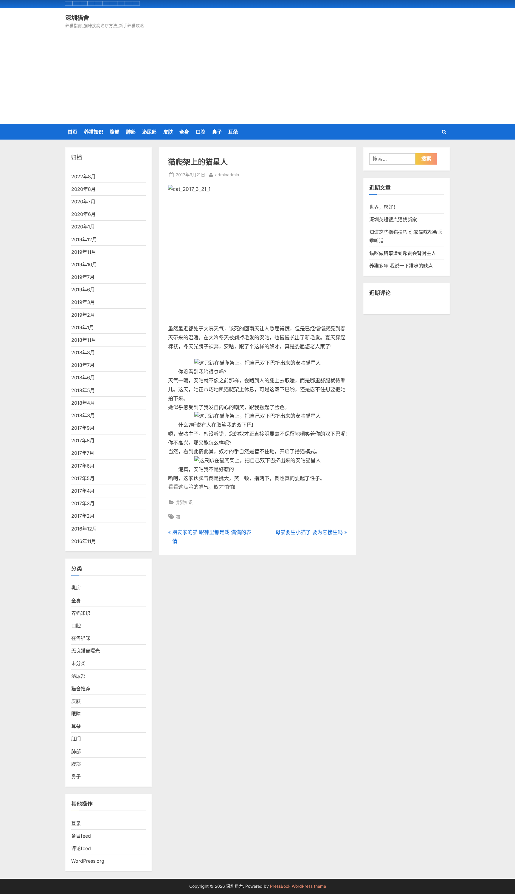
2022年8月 (83, 177)
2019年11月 (83, 252)
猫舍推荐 (80, 689)
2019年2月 (83, 315)
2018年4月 (83, 403)
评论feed (81, 848)
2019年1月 (82, 327)
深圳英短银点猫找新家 (393, 219)
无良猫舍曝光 (85, 651)
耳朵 (233, 132)
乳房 (76, 588)
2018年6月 (83, 378)
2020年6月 (83, 214)
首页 (72, 132)
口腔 (200, 132)
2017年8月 (82, 440)
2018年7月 (82, 365)
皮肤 (168, 132)
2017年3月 (82, 503)
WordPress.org (87, 861)
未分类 (78, 663)
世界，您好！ (383, 207)
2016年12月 (84, 529)
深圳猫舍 (77, 17)
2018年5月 (83, 390)
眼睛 (76, 714)
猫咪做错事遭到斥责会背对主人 (402, 253)
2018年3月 (83, 415)
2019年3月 (83, 302)
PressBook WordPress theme (298, 886)
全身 (184, 132)
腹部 (114, 132)
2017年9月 (82, 428)
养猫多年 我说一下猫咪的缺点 (401, 266)
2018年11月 (83, 340)
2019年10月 (84, 264)
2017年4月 (82, 491)
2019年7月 (82, 277)
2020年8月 (83, 189)
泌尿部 (149, 132)
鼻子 (217, 132)
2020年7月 (83, 202)
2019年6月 (83, 290)
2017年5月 (82, 478)
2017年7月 (82, 453)
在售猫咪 (80, 638)
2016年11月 (83, 541)
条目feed (81, 836)
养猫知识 (93, 132)
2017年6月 (82, 466)
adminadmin (227, 174)
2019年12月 (84, 239)
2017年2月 (82, 516)
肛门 (76, 739)
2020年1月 (83, 227)
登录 (76, 823)
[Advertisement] (257, 74)
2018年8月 (83, 352)
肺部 (131, 132)
